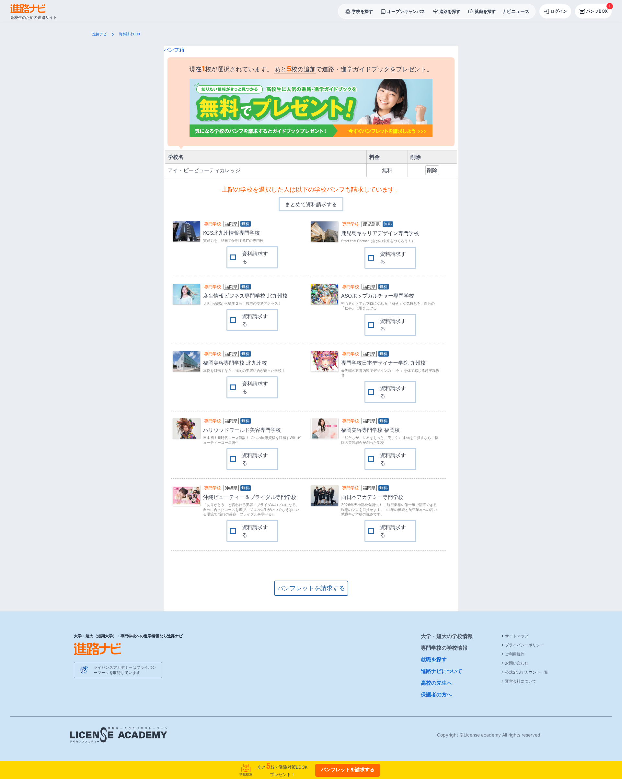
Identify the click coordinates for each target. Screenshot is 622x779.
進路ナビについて (441, 671)
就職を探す (434, 659)
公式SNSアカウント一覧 (526, 672)
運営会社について (520, 681)
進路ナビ (99, 34)
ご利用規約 (514, 654)
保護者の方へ (436, 694)
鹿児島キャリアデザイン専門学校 (380, 233)
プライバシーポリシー (524, 645)
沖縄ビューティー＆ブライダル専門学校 (249, 497)
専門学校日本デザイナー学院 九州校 (383, 363)
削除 (432, 170)
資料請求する (255, 257)
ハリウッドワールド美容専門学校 (242, 430)
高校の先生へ (436, 682)
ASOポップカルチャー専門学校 (377, 295)
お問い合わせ (516, 663)
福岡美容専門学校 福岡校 (370, 430)
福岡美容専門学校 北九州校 (235, 363)
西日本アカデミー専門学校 (372, 497)
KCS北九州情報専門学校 (231, 233)
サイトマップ (516, 635)
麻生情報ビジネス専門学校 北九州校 (245, 295)
